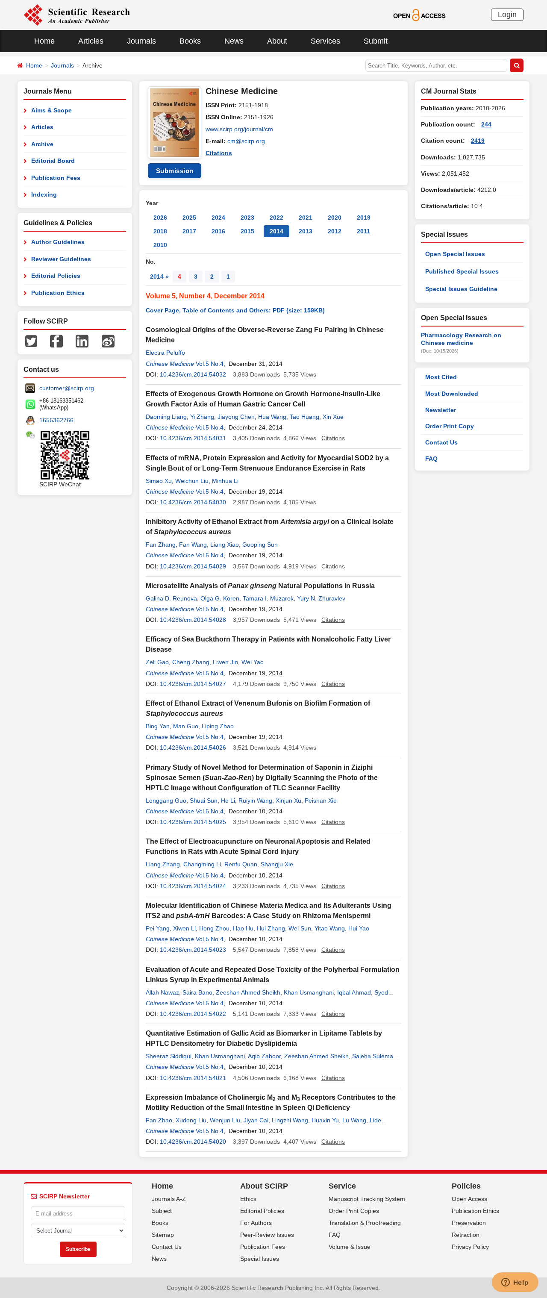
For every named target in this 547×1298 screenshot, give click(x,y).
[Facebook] (56, 340)
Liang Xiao (224, 544)
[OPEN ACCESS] (419, 14)
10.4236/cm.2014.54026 (193, 747)
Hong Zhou (214, 928)
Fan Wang (193, 544)
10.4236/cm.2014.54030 (193, 502)
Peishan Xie (321, 800)
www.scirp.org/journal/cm (239, 129)
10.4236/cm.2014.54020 (193, 1141)
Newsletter (440, 409)
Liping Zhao (218, 726)
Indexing (44, 194)
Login (507, 14)
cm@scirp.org (246, 141)
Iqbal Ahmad (354, 992)
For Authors (256, 1222)
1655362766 (56, 420)
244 (486, 124)
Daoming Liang (166, 416)
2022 (276, 217)
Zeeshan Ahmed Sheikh (248, 992)
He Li (228, 800)
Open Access (469, 1198)
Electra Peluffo (165, 352)
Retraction (465, 1234)
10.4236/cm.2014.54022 (193, 1013)
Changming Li (202, 864)
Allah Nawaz (162, 992)
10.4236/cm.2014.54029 (193, 566)
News (234, 41)
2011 (363, 231)
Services (325, 41)
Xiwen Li (184, 928)
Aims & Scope (51, 110)
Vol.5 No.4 (210, 363)
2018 (160, 231)
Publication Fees (55, 177)
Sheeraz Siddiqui (168, 1056)
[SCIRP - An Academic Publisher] (77, 14)
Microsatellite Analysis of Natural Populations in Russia (260, 585)
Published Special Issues (462, 271)
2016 (218, 231)
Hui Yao (358, 928)
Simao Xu (159, 480)
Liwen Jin (225, 662)
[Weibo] (108, 340)
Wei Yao (252, 662)
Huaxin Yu (325, 1120)
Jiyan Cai (256, 1120)
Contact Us (441, 442)
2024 (218, 217)
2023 (247, 217)
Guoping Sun (260, 544)
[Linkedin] (82, 340)
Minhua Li (225, 480)
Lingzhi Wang (290, 1120)
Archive (42, 144)
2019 (364, 217)
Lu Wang (354, 1120)
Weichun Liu (192, 480)
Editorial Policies (55, 275)
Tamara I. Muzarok (268, 598)
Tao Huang (304, 416)
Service (342, 1186)
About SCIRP (264, 1186)
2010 (160, 244)
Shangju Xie (277, 864)
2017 (189, 231)
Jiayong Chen (236, 416)
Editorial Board (53, 160)
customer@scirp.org (66, 388)
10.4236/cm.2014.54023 (193, 949)
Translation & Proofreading (365, 1222)
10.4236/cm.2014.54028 (193, 619)
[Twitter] (31, 340)
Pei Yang (158, 928)
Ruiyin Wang (255, 800)
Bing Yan (158, 726)
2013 (305, 231)
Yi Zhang (202, 416)
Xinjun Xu (288, 800)
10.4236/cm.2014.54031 (193, 438)
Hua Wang (272, 416)
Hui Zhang (271, 928)
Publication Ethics (58, 292)
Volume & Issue (350, 1246)
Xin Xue (333, 416)
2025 (189, 217)
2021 (305, 217)
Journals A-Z (169, 1198)
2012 (334, 231)
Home (44, 41)
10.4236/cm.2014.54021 (193, 1077)
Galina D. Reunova (171, 598)
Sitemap (163, 1234)
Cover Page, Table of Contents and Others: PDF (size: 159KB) (235, 310)
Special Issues (259, 1258)
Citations (219, 153)
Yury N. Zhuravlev (321, 598)
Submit (376, 41)
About (277, 41)
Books (190, 41)
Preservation (469, 1222)
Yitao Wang (330, 928)
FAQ (431, 458)
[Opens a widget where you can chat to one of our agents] (514, 1283)
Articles (90, 41)
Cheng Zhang (190, 662)
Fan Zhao (159, 1120)
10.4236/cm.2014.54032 (193, 374)
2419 (478, 140)
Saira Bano (197, 992)
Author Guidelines (58, 241)
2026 (160, 217)
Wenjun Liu (225, 1120)
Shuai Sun (204, 800)
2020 (334, 217)
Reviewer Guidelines (61, 259)
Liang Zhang (163, 864)
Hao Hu (243, 928)
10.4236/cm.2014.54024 (193, 886)
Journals (141, 41)
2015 (247, 231)
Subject (162, 1210)
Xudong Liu (191, 1120)
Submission (175, 170)
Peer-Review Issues (267, 1234)
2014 (276, 231)
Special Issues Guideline (461, 289)
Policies (466, 1186)
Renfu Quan (240, 864)
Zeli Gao (157, 662)
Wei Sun (299, 928)
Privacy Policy (470, 1246)
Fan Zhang (161, 544)
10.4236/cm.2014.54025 (193, 821)
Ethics (248, 1198)
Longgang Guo (166, 800)
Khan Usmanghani (309, 992)
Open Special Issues (455, 253)
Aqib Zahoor (264, 1056)
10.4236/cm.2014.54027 (193, 683)
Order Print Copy (449, 426)
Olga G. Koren (219, 598)
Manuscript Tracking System (367, 1198)
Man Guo (185, 726)
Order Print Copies (354, 1210)
